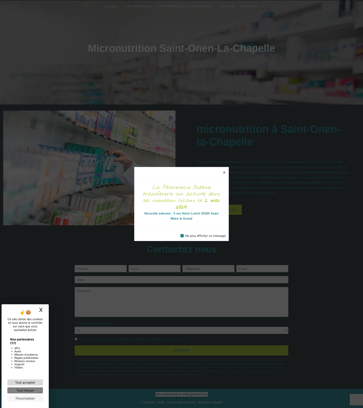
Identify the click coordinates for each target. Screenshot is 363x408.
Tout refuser (25, 390)
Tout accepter (25, 382)
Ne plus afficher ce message (205, 236)
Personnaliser (25, 398)
